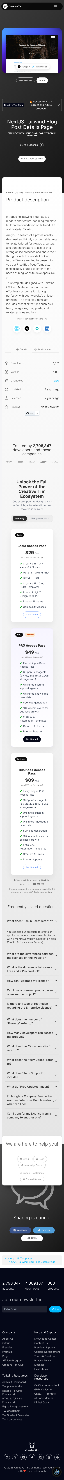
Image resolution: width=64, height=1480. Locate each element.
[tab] (32, 921)
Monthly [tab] (19, 518)
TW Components (12, 1419)
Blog (5, 1356)
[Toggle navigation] (56, 6)
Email (34, 1238)
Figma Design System (15, 1406)
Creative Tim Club (13, 1364)
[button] (32, 921)
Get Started (32, 614)
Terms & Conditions (45, 1356)
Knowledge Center (33, 1165)
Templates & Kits (12, 1386)
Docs (42, 80)
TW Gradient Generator (16, 1415)
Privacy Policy (42, 1360)
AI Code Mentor (43, 1398)
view (56, 380)
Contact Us (41, 1343)
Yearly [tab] (40, 518)
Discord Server (33, 1179)
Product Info (44, 349)
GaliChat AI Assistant (46, 1385)
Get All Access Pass (32, 159)
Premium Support (44, 1347)
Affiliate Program (12, 1360)
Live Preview (25, 80)
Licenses (39, 1364)
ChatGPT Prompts (45, 1393)
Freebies (7, 1347)
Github (26, 1159)
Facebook (22, 1230)
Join (56, 1309)
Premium (7, 1351)
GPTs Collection (43, 1389)
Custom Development (33, 1173)
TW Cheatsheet (11, 1410)
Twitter (45, 1230)
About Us (7, 1338)
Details (23, 349)
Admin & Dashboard (14, 1382)
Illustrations (41, 1369)
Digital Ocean (42, 1402)
